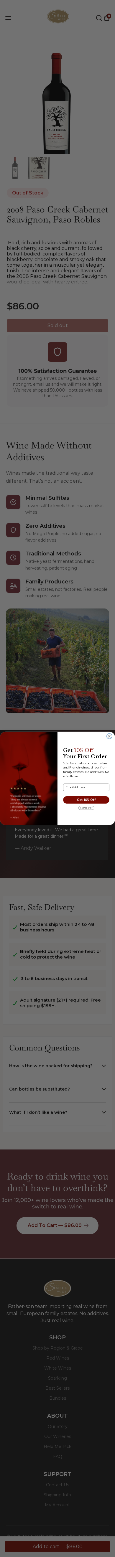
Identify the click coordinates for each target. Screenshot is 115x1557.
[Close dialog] (109, 736)
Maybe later (86, 807)
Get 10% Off (86, 800)
